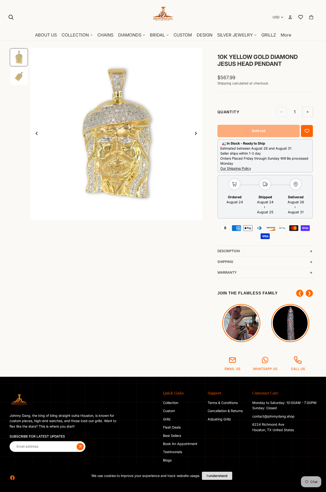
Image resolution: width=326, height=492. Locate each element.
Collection (170, 403)
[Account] (290, 17)
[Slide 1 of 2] (18, 57)
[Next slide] (197, 134)
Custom (169, 411)
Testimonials (172, 452)
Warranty (227, 272)
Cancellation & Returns (225, 411)
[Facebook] (12, 478)
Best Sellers (172, 435)
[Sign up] (80, 446)
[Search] (11, 17)
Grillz (167, 419)
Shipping (225, 262)
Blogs (167, 460)
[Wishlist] (300, 17)
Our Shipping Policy (235, 168)
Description (228, 251)
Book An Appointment (180, 444)
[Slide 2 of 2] (18, 76)
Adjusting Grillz (220, 419)
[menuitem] (286, 35)
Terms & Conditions (223, 403)
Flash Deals (172, 427)
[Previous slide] (35, 134)
